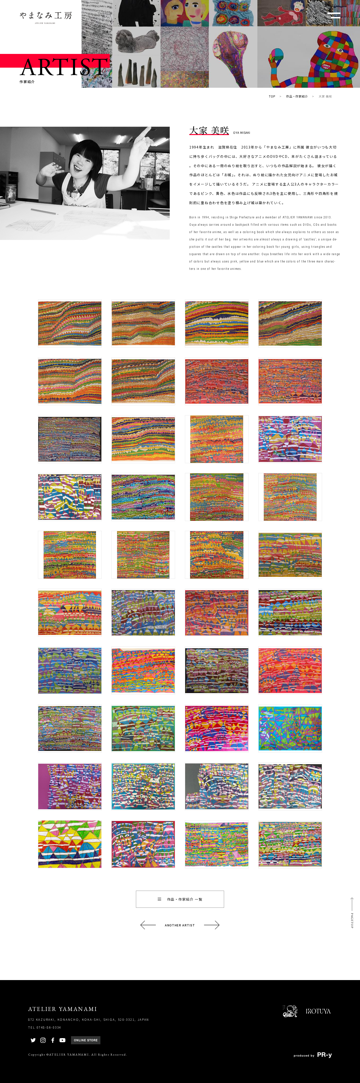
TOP (272, 96)
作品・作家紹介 (297, 96)
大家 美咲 (325, 96)
